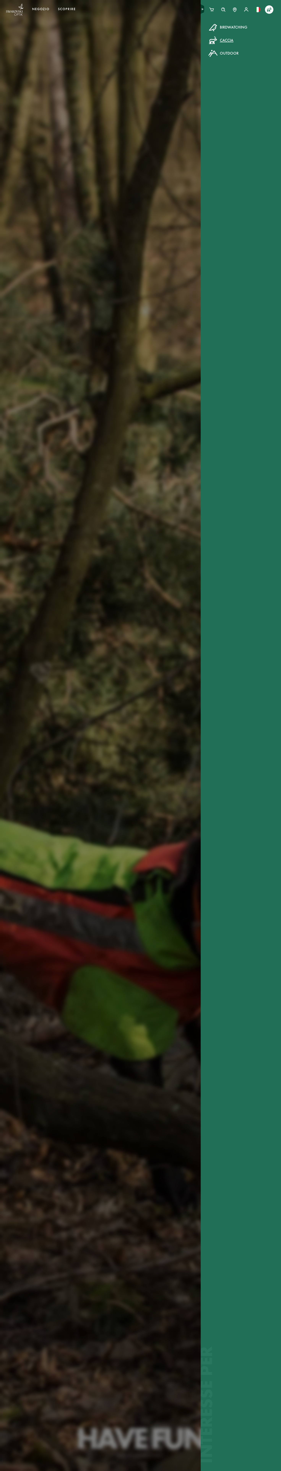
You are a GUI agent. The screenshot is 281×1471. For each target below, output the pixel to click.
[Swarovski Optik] (15, 9)
